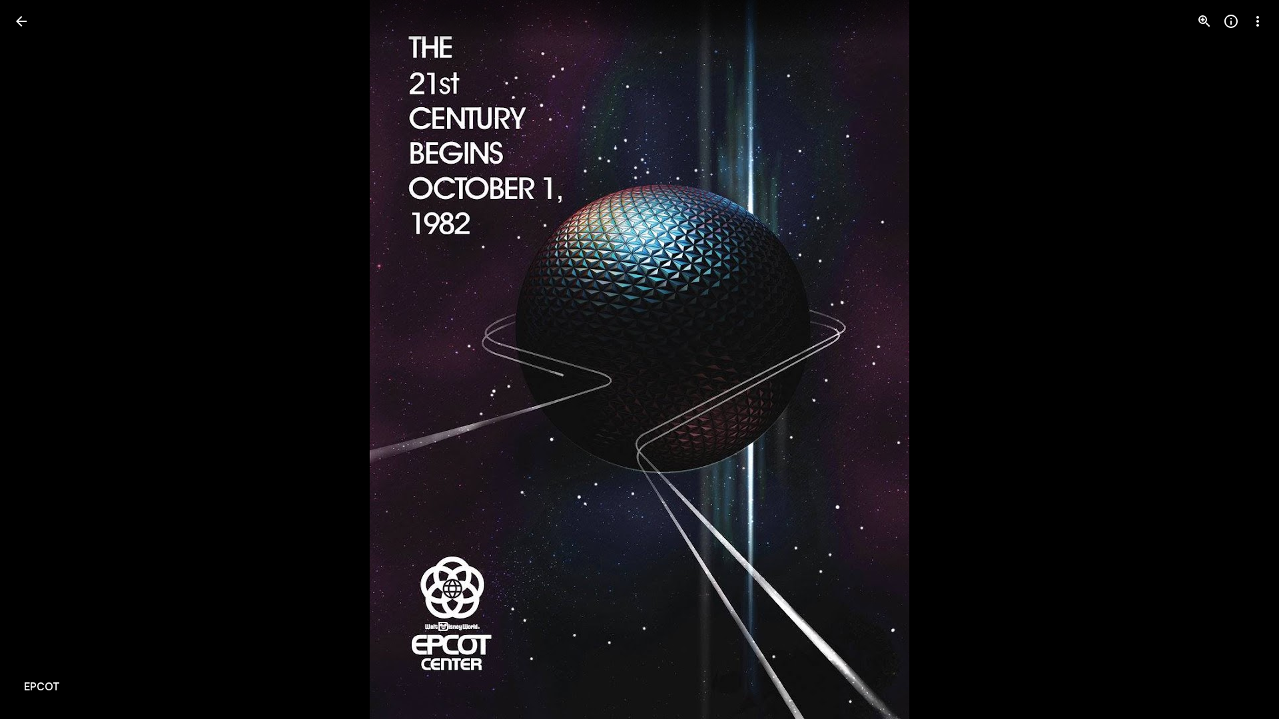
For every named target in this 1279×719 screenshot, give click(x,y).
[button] (37, 359)
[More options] (1257, 21)
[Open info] (1231, 21)
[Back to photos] (21, 21)
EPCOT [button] (42, 687)
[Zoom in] (1204, 21)
